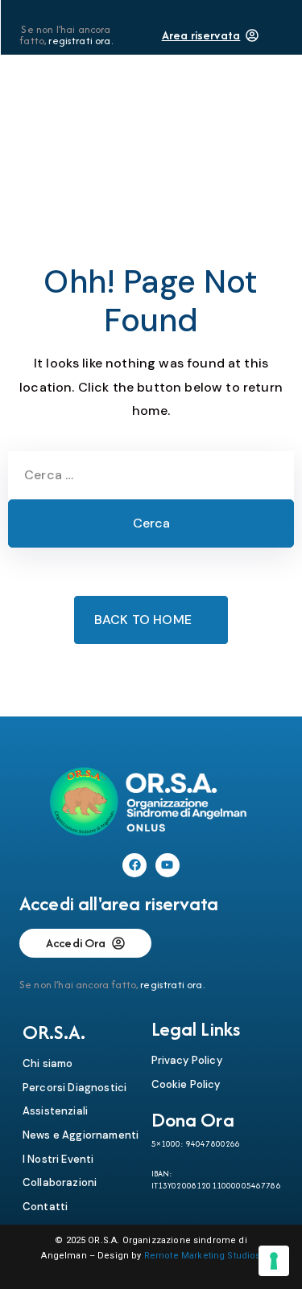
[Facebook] (134, 865)
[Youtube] (167, 865)
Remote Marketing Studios (202, 1255)
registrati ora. (80, 40)
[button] (219, 106)
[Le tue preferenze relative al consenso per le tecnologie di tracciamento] (274, 1261)
